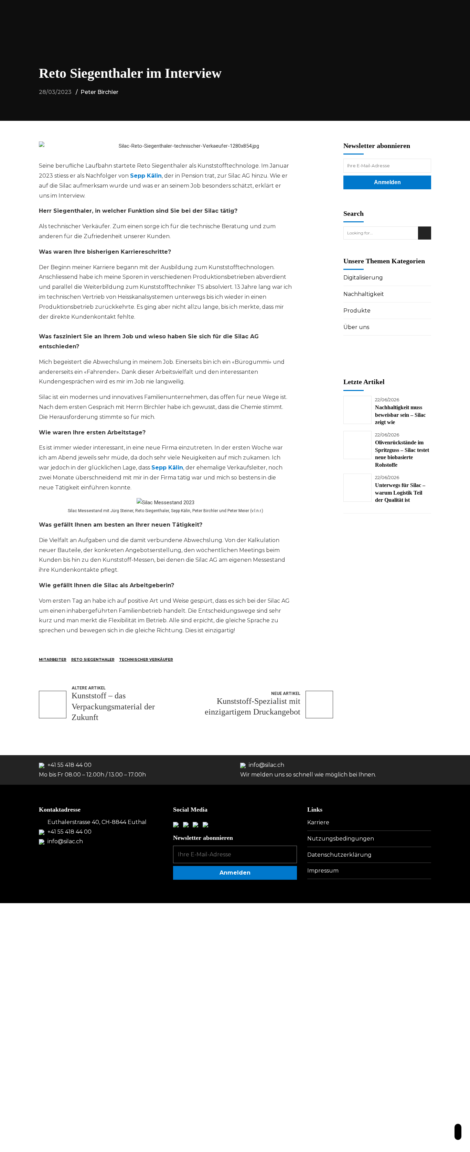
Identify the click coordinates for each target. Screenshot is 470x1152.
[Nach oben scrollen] (458, 1132)
